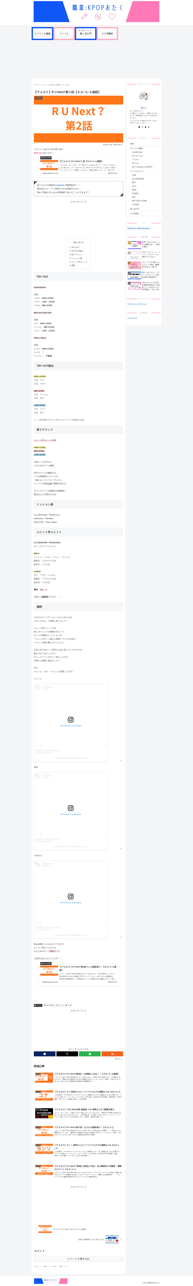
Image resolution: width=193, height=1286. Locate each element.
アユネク (39, 1005)
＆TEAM (135, 204)
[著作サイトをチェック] (45, 1053)
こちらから (132, 318)
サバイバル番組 (136, 148)
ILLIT (134, 186)
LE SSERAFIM (138, 179)
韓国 (132, 144)
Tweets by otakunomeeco (138, 228)
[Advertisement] (96, 59)
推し (53, 1005)
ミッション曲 (76, 258)
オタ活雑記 (134, 213)
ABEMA (60, 185)
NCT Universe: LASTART (142, 167)
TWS (134, 175)
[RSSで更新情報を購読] (112, 1053)
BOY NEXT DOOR (139, 201)
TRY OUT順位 (77, 251)
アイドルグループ (137, 171)
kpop (47, 1005)
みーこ (144, 108)
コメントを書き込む (78, 1258)
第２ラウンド (76, 254)
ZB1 (133, 197)
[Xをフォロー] (67, 1053)
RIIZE (134, 190)
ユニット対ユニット (79, 262)
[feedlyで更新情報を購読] (90, 1053)
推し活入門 (134, 209)
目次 (75, 242)
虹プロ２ (135, 163)
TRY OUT (75, 247)
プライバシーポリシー (137, 304)
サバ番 (69, 1005)
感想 (73, 265)
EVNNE (135, 193)
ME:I (134, 182)
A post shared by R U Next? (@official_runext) (71, 758)
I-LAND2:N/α (137, 152)
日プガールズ (137, 156)
